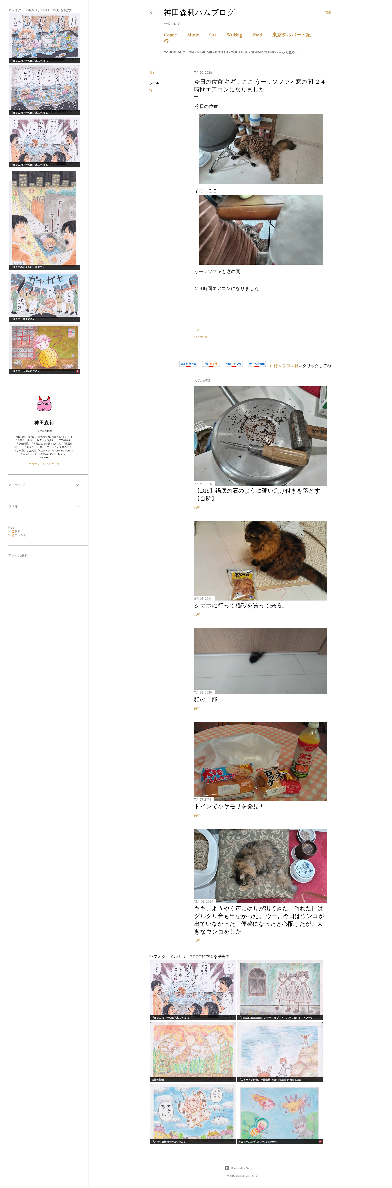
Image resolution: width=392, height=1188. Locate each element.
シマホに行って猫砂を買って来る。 (241, 605)
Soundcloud (263, 52)
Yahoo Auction (179, 52)
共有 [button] (152, 73)
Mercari (204, 52)
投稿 (17, 531)
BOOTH (221, 52)
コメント (20, 535)
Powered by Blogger (243, 1168)
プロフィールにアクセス (44, 464)
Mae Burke (251, 1175)
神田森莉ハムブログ (199, 12)
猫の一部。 (208, 699)
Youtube (239, 52)
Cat (217, 34)
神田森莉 (44, 422)
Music (197, 34)
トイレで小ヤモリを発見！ (229, 806)
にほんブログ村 (282, 365)
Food (261, 34)
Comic (175, 34)
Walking (239, 34)
